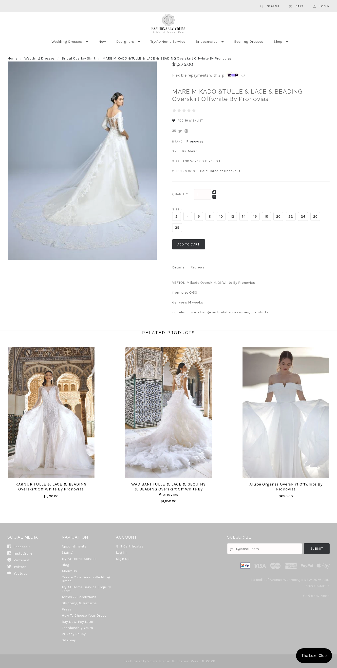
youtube (20, 573)
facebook (21, 547)
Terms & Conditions (79, 597)
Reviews (197, 267)
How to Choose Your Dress (84, 615)
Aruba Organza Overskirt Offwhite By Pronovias (286, 487)
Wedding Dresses (67, 41)
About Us (69, 571)
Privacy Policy (74, 634)
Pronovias (194, 141)
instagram (22, 553)
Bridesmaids (207, 41)
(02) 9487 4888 (316, 595)
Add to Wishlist (189, 120)
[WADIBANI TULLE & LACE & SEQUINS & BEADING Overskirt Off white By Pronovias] (168, 412)
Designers (125, 41)
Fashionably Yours (77, 628)
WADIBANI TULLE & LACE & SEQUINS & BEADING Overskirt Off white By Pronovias (168, 489)
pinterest (21, 560)
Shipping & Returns (79, 603)
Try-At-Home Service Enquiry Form (86, 589)
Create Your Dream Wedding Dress (86, 579)
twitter (19, 567)
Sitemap (69, 640)
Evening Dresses (248, 41)
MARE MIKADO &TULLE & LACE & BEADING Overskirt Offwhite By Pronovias (167, 58)
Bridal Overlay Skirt (78, 58)
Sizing (67, 552)
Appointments (74, 546)
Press (66, 609)
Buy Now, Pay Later (78, 621)
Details (178, 267)
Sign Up (123, 558)
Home (12, 58)
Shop (278, 41)
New (102, 41)
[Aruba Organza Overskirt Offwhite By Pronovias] (286, 412)
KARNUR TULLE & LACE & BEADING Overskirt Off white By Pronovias (51, 487)
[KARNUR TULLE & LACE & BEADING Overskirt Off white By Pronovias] (51, 412)
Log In (121, 552)
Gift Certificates (130, 546)
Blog (66, 565)
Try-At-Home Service (167, 41)
